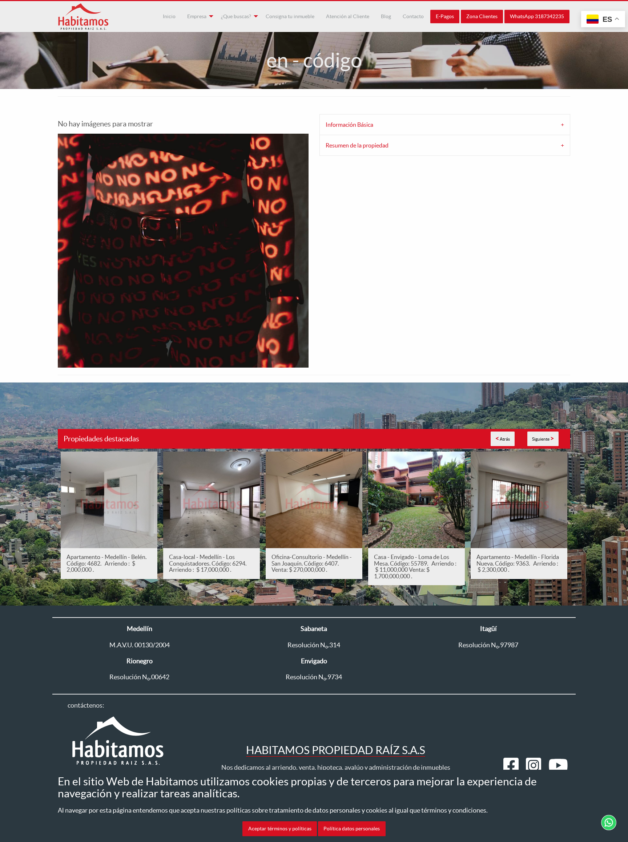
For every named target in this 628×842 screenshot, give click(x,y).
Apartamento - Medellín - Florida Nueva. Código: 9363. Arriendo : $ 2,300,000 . (517, 563)
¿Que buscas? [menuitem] (236, 16)
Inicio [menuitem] (169, 16)
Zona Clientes (482, 16)
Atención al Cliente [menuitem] (347, 16)
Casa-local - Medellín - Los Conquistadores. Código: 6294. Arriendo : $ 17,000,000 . (209, 563)
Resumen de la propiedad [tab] (357, 145)
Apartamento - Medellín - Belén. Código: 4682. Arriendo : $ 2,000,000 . (106, 563)
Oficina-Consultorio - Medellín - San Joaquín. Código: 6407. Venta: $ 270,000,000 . (311, 563)
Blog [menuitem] (386, 16)
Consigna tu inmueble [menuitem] (290, 16)
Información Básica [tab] (349, 124)
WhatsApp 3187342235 (537, 16)
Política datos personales (351, 828)
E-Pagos (445, 16)
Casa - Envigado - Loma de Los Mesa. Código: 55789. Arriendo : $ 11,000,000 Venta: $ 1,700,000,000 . (415, 566)
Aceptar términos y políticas (279, 828)
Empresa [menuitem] (196, 16)
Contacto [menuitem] (413, 16)
